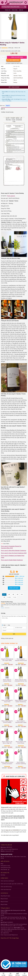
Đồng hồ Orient (4, 898)
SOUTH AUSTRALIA (18, 77)
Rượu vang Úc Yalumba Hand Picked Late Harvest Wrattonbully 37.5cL (21, 659)
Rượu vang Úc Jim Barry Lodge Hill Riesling (7, 742)
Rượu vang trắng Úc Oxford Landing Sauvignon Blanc (7, 721)
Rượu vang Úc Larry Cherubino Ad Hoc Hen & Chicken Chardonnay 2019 (21, 680)
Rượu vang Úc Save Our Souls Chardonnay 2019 (13, 553)
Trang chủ (7, 10)
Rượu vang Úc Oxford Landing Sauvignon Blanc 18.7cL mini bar (7, 763)
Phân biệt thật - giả (5, 869)
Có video (9, 597)
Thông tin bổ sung (7, 112)
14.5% (14, 73)
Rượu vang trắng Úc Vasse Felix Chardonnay (7, 701)
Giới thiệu (3, 875)
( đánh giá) (11, 47)
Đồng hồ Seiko (4, 904)
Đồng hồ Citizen (4, 901)
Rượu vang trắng (17, 71)
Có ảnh (14, 597)
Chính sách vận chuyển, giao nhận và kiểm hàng (12, 883)
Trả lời (2, 607)
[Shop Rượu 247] (14, 2)
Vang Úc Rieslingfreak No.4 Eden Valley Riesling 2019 (7, 659)
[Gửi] (25, 6)
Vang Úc (21, 10)
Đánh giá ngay (14, 588)
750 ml (15, 80)
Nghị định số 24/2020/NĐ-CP (13, 830)
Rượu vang (15, 10)
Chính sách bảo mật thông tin (7, 880)
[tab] (14, 109)
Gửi (14, 634)
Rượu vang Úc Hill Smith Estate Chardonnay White (21, 742)
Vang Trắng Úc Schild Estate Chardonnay (21, 701)
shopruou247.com (9, 851)
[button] (25, 2)
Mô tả (3, 109)
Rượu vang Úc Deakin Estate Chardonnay (12, 560)
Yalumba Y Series (17, 75)
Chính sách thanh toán (6, 889)
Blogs (2, 863)
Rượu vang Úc (11, 195)
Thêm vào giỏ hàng (17, 57)
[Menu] (2, 2)
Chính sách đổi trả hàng (6, 886)
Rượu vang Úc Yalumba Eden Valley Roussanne (20, 721)
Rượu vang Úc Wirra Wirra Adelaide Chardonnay (13, 550)
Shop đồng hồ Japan (5, 895)
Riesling (15, 82)
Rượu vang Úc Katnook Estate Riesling (7, 680)
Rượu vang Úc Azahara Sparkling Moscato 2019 (21, 763)
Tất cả (4, 594)
